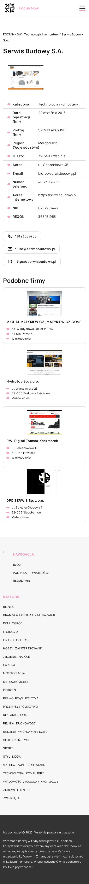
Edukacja (10, 632)
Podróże (10, 690)
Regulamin (21, 580)
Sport (8, 748)
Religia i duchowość (19, 723)
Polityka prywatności (31, 573)
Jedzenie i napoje (16, 657)
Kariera (9, 665)
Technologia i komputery (58, 104)
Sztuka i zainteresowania (24, 765)
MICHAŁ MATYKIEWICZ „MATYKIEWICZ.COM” (43, 322)
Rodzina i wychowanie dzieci (25, 732)
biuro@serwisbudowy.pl (57, 173)
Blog (17, 565)
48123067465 (49, 182)
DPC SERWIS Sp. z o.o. (25, 500)
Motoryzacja (14, 673)
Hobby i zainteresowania (23, 648)
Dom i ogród (13, 623)
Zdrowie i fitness (17, 790)
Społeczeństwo (16, 740)
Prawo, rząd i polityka (20, 698)
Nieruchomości (15, 682)
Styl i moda (12, 756)
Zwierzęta (11, 798)
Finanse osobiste (17, 640)
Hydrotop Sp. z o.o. (22, 381)
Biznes (8, 607)
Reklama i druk (15, 715)
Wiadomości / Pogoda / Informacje (30, 781)
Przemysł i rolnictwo (20, 706)
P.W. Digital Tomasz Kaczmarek (32, 441)
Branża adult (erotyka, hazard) (29, 615)
